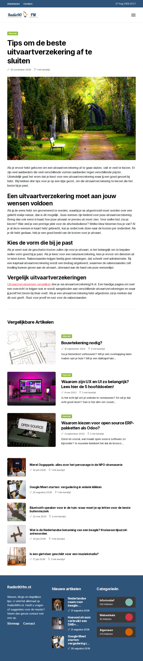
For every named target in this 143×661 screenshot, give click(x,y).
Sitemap (13, 623)
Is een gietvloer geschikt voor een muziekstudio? (64, 554)
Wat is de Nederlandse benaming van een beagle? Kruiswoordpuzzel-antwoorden (79, 531)
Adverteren (13, 3)
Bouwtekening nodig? (81, 342)
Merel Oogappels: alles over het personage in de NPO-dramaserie (76, 465)
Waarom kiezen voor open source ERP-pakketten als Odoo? (97, 425)
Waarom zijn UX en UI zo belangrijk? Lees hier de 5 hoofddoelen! (95, 384)
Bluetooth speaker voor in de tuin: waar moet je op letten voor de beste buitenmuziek (80, 509)
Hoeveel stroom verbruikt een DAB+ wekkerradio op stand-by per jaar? (79, 621)
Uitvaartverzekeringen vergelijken (29, 284)
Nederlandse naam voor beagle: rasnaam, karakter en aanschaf (77, 602)
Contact (27, 3)
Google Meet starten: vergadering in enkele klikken (66, 487)
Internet (13, 33)
